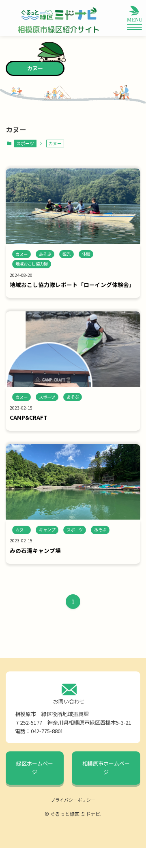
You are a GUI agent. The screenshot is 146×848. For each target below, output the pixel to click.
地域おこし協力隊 (31, 264)
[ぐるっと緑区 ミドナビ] (58, 14)
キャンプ (47, 529)
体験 (86, 254)
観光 (66, 254)
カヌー (21, 254)
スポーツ (25, 143)
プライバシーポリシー (73, 799)
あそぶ (45, 254)
